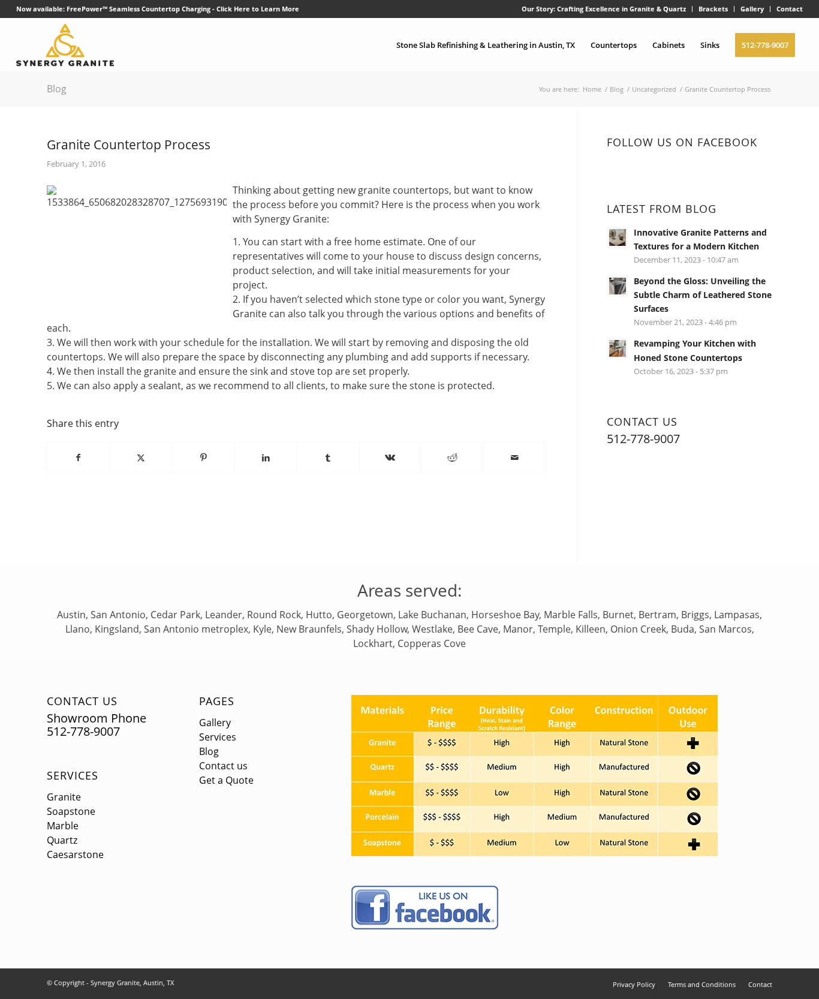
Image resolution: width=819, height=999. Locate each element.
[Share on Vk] (390, 457)
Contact (789, 8)
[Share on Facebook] (78, 457)
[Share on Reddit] (452, 457)
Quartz (62, 840)
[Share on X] (141, 457)
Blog (57, 88)
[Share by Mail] (515, 457)
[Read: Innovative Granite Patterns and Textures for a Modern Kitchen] (617, 237)
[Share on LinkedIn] (266, 457)
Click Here (233, 8)
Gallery (752, 8)
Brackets (713, 8)
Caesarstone (75, 854)
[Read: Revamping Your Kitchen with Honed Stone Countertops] (617, 348)
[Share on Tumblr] (328, 457)
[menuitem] (604, 9)
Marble (63, 825)
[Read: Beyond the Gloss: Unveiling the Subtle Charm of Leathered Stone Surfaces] (617, 286)
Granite (64, 797)
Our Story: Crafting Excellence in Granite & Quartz (604, 8)
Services (72, 775)
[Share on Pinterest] (203, 457)
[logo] (65, 45)
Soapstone (71, 811)
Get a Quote (226, 780)
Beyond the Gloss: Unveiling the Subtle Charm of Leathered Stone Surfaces (703, 294)
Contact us (223, 765)
